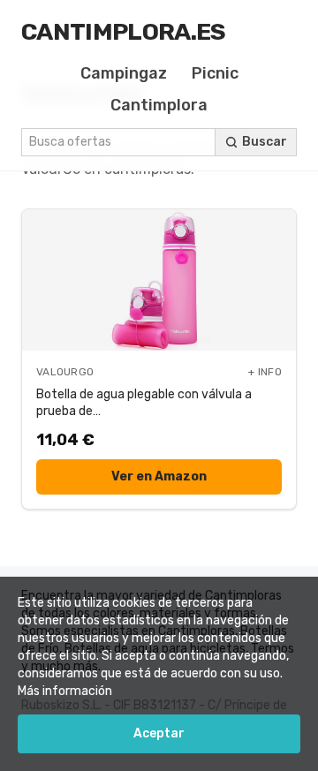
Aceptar (159, 733)
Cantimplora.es (123, 32)
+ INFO (265, 372)
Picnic (215, 73)
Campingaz (123, 73)
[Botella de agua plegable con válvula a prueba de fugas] (159, 280)
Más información (65, 691)
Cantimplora (159, 105)
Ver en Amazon (159, 476)
